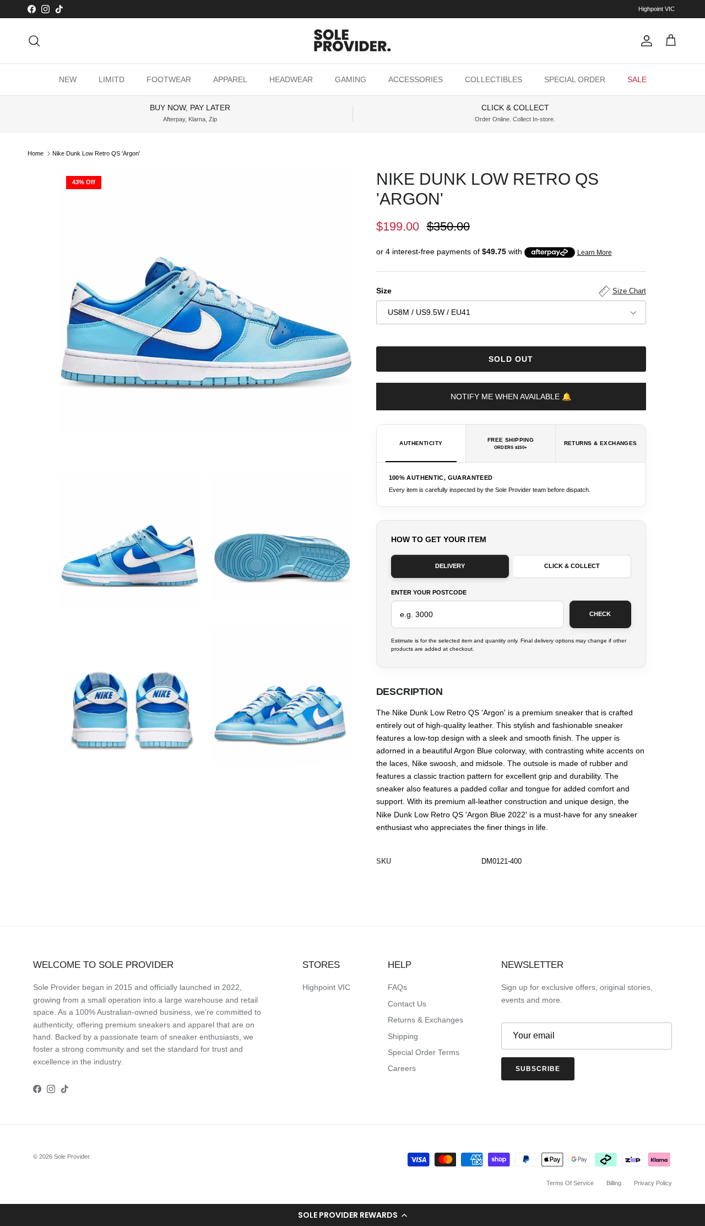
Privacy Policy (653, 1183)
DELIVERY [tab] (450, 566)
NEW (68, 79)
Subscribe (538, 1069)
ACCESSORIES (415, 79)
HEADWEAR (291, 79)
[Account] (644, 40)
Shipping (403, 1036)
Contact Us (407, 1003)
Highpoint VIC (656, 9)
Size (511, 290)
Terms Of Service (570, 1183)
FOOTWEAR (169, 79)
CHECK (600, 614)
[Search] (34, 40)
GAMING (350, 79)
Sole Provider (71, 1156)
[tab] (422, 443)
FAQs (397, 987)
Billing (613, 1183)
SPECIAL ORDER (574, 79)
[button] (352, 1215)
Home (36, 153)
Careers (402, 1068)
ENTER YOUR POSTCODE (429, 592)
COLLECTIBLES (493, 79)
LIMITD (111, 79)
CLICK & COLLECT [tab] (572, 566)
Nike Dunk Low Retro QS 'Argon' (96, 153)
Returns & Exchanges (425, 1019)
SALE (637, 79)
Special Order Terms (423, 1052)
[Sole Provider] (352, 40)
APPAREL (230, 79)
